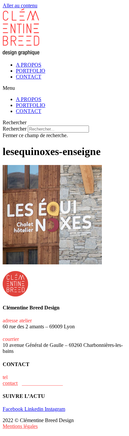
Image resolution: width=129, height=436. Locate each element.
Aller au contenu (20, 5)
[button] (64, 88)
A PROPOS (28, 65)
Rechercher (15, 129)
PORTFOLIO (30, 71)
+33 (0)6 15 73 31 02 (31, 377)
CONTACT (28, 77)
